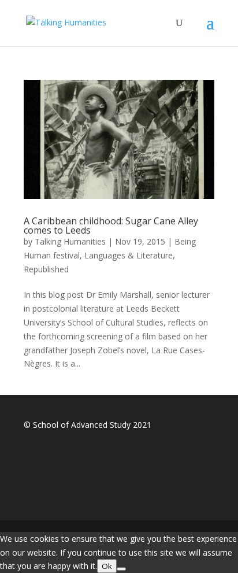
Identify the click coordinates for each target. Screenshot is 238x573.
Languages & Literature (128, 255)
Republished (46, 269)
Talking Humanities (70, 241)
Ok (107, 566)
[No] (121, 569)
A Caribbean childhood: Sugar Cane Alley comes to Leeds (111, 225)
